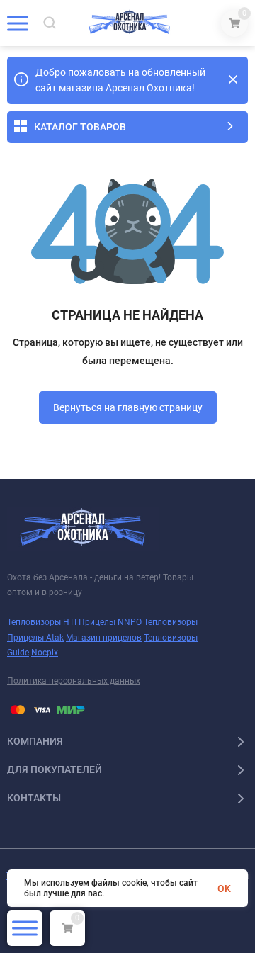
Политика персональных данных (73, 681)
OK (224, 888)
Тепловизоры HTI (41, 622)
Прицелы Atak (35, 638)
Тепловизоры (171, 622)
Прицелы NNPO (110, 622)
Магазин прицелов (104, 638)
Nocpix (44, 653)
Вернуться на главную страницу (128, 407)
